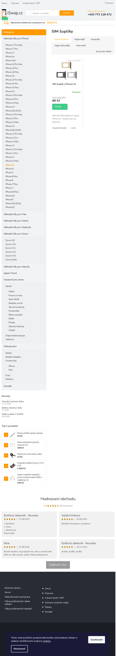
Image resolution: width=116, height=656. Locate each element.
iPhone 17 (10, 52)
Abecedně (81, 45)
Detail (58, 106)
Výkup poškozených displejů (18, 608)
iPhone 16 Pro (12, 68)
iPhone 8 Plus (12, 176)
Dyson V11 (11, 248)
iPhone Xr (10, 168)
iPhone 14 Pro (12, 99)
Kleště (11, 318)
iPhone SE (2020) (13, 130)
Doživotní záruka (12, 588)
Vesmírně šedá (59, 128)
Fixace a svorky (15, 295)
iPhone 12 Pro (12, 138)
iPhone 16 (10, 76)
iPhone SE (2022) (13, 110)
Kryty (8, 375)
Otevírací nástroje (16, 326)
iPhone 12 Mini (12, 141)
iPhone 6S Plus (12, 192)
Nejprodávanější (62, 45)
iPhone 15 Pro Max (14, 80)
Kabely (9, 353)
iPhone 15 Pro (12, 83)
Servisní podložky (16, 307)
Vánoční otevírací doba (13, 401)
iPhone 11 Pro (12, 153)
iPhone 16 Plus (12, 72)
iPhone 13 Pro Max (14, 114)
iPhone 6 (9, 199)
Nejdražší (95, 39)
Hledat (67, 13)
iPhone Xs (10, 165)
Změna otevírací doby (12, 408)
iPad (11, 370)
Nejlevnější (79, 39)
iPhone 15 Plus (12, 87)
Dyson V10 (11, 244)
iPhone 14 (10, 107)
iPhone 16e (11, 60)
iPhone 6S (10, 196)
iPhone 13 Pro (12, 118)
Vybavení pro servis (14, 279)
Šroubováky (14, 311)
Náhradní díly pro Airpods (17, 266)
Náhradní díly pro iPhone (16, 38)
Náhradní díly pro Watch (16, 220)
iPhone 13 (10, 126)
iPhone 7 (9, 188)
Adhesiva (10, 339)
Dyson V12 (11, 252)
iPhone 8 (9, 180)
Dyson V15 (11, 255)
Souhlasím (96, 639)
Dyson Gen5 (11, 259)
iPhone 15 (10, 91)
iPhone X (9, 172)
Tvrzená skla (11, 360)
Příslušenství (10, 346)
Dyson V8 (10, 240)
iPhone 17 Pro (12, 49)
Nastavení (19, 648)
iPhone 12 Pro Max (14, 134)
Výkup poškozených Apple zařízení (17, 603)
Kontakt (8, 386)
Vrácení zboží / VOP (31, 3)
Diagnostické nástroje (15, 335)
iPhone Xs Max (12, 161)
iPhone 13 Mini (12, 122)
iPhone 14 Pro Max (14, 95)
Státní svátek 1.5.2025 (12, 414)
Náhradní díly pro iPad (15, 214)
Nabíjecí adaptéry (13, 357)
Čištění (11, 291)
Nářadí (8, 286)
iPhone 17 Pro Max (14, 45)
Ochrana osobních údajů (56, 602)
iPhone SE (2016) (13, 203)
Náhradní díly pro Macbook (17, 227)
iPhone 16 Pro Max (14, 64)
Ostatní (12, 330)
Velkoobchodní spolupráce (17, 596)
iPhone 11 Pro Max (14, 149)
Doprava (15, 3)
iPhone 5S (10, 207)
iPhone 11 (10, 157)
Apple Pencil (10, 273)
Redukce (9, 379)
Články (48, 607)
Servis (4, 3)
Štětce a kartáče (15, 315)
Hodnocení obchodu (58, 499)
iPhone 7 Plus (12, 184)
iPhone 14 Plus (12, 103)
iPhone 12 (10, 145)
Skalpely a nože (16, 303)
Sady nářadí (14, 299)
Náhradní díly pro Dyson (16, 233)
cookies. (47, 641)
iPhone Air (10, 56)
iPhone (12, 366)
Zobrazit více (58, 565)
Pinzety (12, 322)
